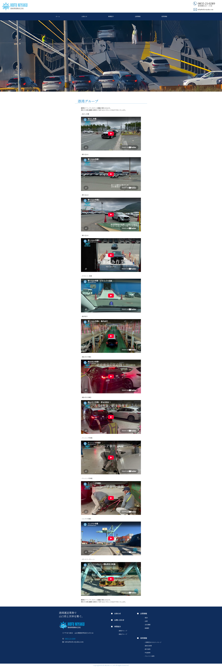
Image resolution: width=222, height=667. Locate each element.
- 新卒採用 (147, 649)
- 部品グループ (122, 634)
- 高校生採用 (148, 646)
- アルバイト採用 (149, 656)
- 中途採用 (147, 653)
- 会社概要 (147, 625)
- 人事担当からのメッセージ (152, 642)
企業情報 (137, 16)
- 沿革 (146, 621)
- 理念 (146, 618)
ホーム (58, 16)
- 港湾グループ (122, 631)
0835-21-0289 (70, 638)
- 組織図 (146, 628)
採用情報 (164, 16)
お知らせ (84, 16)
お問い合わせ (119, 620)
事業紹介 (111, 16)
